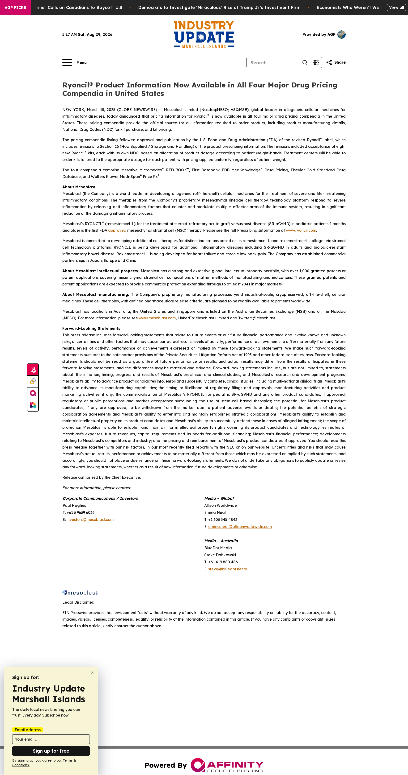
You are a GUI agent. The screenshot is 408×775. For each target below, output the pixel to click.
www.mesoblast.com (157, 318)
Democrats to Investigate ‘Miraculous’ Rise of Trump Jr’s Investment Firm (219, 7)
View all (396, 7)
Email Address (28, 729)
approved (117, 230)
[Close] (92, 672)
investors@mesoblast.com (90, 519)
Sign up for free (51, 751)
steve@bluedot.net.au (228, 569)
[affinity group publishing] (32, 393)
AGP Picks (15, 7)
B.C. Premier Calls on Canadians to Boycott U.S (71, 7)
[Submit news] (32, 370)
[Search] (304, 62)
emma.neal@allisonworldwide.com (240, 526)
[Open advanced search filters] (316, 62)
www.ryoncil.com (301, 230)
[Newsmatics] (32, 405)
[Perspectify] (32, 382)
